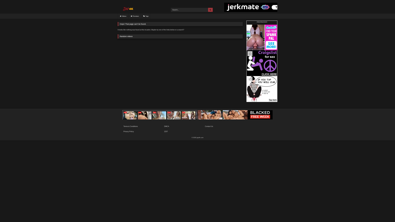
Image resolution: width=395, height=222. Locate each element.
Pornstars (136, 16)
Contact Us (209, 126)
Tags (147, 16)
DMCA (166, 126)
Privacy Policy (128, 131)
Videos (124, 16)
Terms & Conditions (130, 126)
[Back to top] (388, 216)
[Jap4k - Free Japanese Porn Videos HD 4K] (128, 8)
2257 (166, 131)
